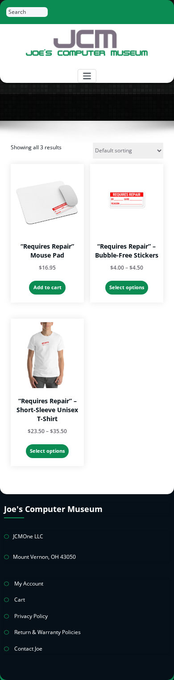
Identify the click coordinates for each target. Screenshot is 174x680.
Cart (19, 599)
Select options (126, 287)
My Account (28, 583)
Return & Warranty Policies (47, 632)
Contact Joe (28, 648)
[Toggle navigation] (87, 76)
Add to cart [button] (47, 287)
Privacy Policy (31, 616)
